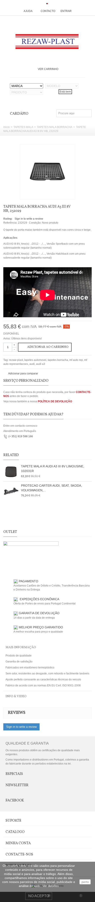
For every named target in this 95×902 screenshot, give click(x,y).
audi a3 (40, 364)
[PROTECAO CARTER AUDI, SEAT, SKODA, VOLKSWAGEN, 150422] (11, 491)
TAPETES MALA (23, 127)
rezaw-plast (16, 360)
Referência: (10, 222)
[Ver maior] (69, 193)
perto (85, 882)
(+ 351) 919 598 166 (20, 436)
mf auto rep (76, 360)
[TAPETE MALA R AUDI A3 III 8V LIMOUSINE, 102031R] (11, 472)
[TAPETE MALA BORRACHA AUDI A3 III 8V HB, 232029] (47, 171)
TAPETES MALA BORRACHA (54, 127)
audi (32, 364)
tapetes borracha (58, 360)
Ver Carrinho (48, 69)
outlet (10, 532)
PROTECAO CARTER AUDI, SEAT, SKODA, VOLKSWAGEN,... (51, 488)
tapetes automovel (35, 360)
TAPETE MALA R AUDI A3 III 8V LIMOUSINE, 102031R (52, 469)
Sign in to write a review (29, 218)
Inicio (6, 127)
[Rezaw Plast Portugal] (47, 41)
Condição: (35, 222)
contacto (48, 11)
